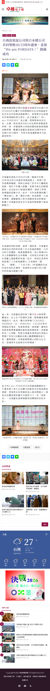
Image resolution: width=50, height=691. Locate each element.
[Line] (16, 65)
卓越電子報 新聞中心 (10, 59)
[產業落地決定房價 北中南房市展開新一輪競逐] (37, 478)
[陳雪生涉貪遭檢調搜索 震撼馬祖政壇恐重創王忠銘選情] (8, 637)
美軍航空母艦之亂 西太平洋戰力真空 (29, 624)
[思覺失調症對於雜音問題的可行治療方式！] (13, 501)
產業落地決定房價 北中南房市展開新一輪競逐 (24, 2)
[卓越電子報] (15, 9)
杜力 (36, 314)
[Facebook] (4, 65)
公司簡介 (19, 676)
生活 (10, 31)
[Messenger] (12, 65)
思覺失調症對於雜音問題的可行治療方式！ (12, 510)
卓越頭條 (14, 447)
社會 (9, 35)
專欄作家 (25, 680)
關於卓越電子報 (9, 676)
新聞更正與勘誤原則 (39, 676)
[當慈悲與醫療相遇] (13, 478)
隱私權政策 (27, 676)
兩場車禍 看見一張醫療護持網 (36, 510)
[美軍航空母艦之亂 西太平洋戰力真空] (8, 627)
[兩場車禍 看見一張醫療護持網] (37, 501)
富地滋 (28, 107)
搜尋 (44, 524)
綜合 (13, 35)
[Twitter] (8, 65)
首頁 (5, 31)
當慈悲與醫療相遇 (8, 486)
